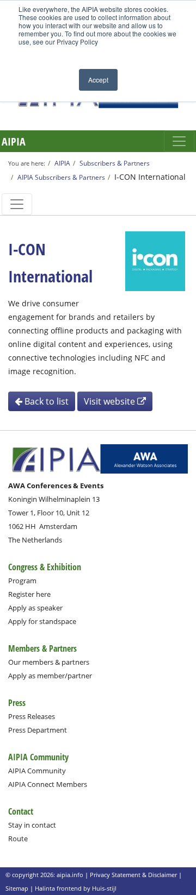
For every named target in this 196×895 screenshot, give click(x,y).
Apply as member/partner (50, 675)
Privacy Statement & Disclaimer (133, 875)
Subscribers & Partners (114, 163)
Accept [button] (98, 79)
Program (22, 580)
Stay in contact (32, 825)
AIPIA (14, 141)
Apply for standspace (42, 621)
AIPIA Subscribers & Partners (61, 177)
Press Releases (31, 716)
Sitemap (16, 888)
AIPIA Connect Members (47, 784)
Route (18, 838)
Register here (29, 594)
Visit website (110, 401)
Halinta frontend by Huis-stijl (76, 888)
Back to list (45, 401)
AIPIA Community (37, 771)
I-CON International (150, 177)
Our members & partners (48, 662)
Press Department (37, 730)
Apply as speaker (35, 608)
